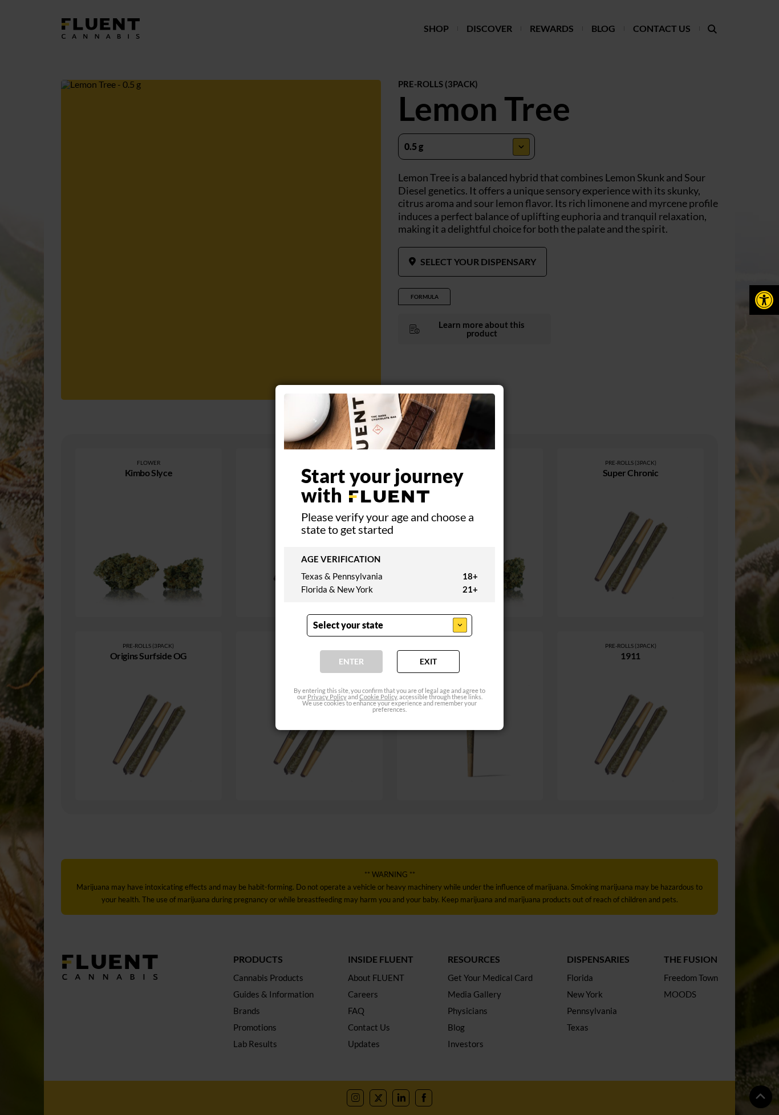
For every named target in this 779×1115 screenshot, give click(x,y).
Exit (428, 662)
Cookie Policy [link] (378, 697)
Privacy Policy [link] (327, 697)
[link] (764, 300)
